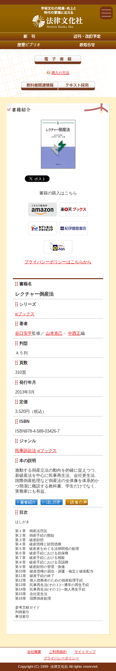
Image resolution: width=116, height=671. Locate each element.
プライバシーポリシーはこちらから (58, 261)
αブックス (24, 313)
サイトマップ (85, 652)
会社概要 (34, 652)
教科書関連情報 (39, 86)
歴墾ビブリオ (29, 45)
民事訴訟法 (25, 450)
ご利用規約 (58, 652)
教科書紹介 (76, 86)
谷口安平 (23, 333)
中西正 (74, 333)
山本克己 (54, 333)
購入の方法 (60, 73)
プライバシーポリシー (61, 658)
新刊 (29, 36)
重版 (87, 45)
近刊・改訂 (87, 36)
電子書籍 (57, 60)
